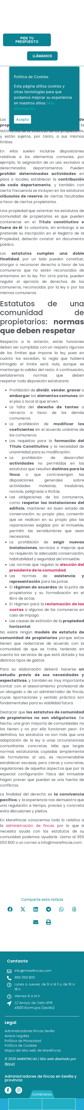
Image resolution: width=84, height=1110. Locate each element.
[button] (10, 909)
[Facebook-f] (8, 1090)
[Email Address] (58, 1104)
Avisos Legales (17, 1036)
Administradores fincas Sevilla (30, 1031)
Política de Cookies (21, 1045)
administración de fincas (30, 825)
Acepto (22, 119)
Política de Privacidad (23, 1040)
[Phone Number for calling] (25, 1104)
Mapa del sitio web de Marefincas (33, 1050)
